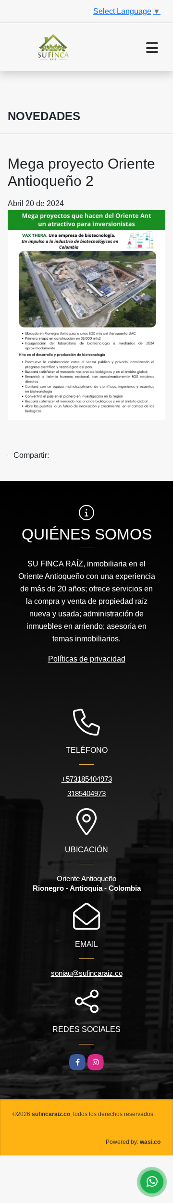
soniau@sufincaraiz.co (87, 973)
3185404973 (86, 793)
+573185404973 (87, 779)
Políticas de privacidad (86, 659)
